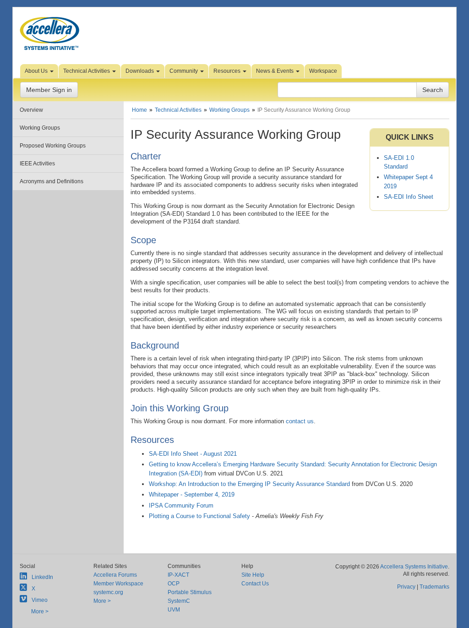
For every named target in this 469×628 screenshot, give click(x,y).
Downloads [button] (140, 71)
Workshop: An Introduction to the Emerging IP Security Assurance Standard (249, 484)
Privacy (406, 587)
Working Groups (40, 128)
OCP (174, 583)
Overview (31, 110)
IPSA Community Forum (181, 505)
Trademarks (434, 587)
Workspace (323, 71)
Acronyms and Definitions (51, 181)
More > (40, 611)
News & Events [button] (275, 71)
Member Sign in (49, 89)
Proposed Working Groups (53, 145)
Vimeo (40, 600)
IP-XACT (178, 575)
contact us (300, 421)
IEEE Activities (37, 163)
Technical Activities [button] (87, 71)
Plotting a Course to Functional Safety (199, 516)
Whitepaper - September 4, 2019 (191, 494)
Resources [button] (227, 71)
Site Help (252, 575)
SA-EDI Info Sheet (408, 196)
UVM (174, 609)
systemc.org (108, 592)
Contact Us (255, 583)
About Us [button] (37, 71)
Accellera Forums (115, 575)
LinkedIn (42, 577)
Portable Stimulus (190, 592)
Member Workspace (118, 583)
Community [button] (184, 71)
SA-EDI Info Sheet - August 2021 (193, 453)
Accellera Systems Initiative (414, 566)
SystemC (179, 601)
